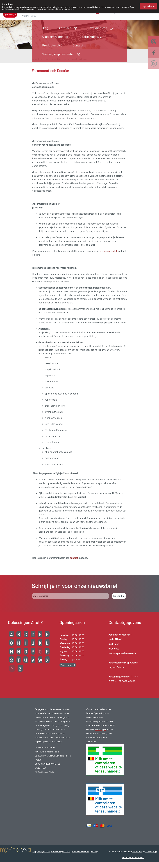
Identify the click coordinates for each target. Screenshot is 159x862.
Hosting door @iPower (133, 857)
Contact (78, 45)
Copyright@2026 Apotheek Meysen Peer (51, 851)
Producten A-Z (52, 45)
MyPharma (137, 851)
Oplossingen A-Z (91, 36)
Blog (45, 28)
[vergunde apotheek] (105, 759)
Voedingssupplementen (58, 54)
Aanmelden (140, 10)
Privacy (94, 851)
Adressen (65, 28)
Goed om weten (53, 36)
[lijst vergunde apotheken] (105, 799)
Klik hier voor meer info (64, 9)
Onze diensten (97, 28)
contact (74, 557)
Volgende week (67, 665)
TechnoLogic (151, 851)
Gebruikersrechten (80, 851)
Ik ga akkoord (148, 6)
